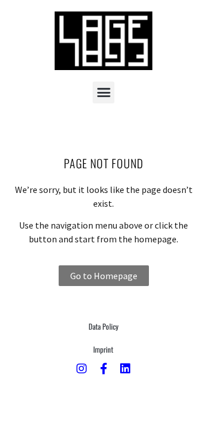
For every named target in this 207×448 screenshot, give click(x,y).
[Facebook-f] (103, 369)
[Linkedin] (125, 369)
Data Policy (103, 326)
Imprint (103, 349)
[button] (103, 92)
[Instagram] (82, 369)
